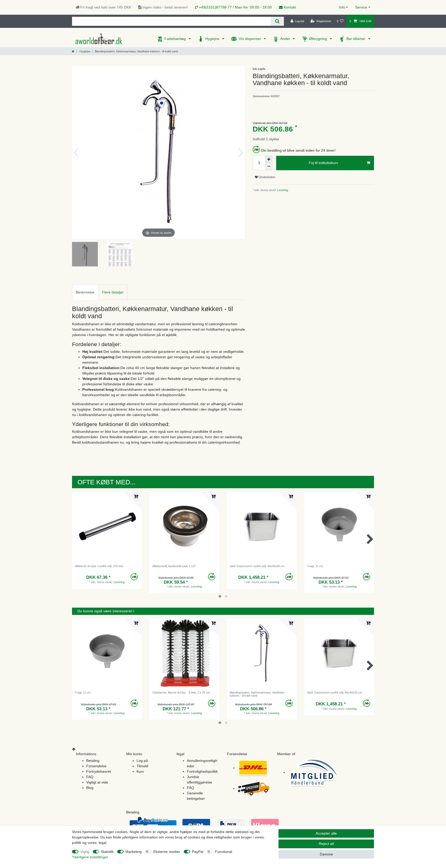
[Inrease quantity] (268, 159)
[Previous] (76, 152)
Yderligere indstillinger (90, 857)
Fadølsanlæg (175, 39)
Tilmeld (142, 766)
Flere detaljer (113, 292)
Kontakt (289, 7)
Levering (282, 190)
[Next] (241, 152)
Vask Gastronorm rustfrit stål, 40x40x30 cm (257, 566)
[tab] (85, 292)
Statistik (107, 852)
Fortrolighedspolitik (202, 771)
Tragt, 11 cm (315, 566)
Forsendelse (96, 766)
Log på (142, 761)
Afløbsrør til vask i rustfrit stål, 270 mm (99, 566)
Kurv (140, 771)
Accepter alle (326, 833)
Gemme (326, 854)
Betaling (92, 761)
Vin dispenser (250, 39)
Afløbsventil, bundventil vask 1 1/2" (174, 566)
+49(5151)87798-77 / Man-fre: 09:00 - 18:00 (235, 7)
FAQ (89, 777)
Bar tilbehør (356, 39)
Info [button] (342, 7)
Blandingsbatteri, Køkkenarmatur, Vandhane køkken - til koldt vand (257, 694)
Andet (285, 39)
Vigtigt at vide (97, 782)
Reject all (326, 844)
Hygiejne (212, 39)
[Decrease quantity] (268, 166)
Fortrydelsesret (98, 771)
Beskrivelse (85, 292)
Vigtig (84, 852)
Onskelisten (266, 177)
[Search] (277, 21)
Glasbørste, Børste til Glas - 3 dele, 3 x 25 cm (181, 692)
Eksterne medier (166, 852)
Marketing (133, 852)
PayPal (197, 852)
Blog (89, 788)
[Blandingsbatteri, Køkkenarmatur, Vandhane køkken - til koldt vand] (85, 255)
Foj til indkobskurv (323, 163)
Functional (223, 852)
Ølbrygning (318, 39)
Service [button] (361, 7)
